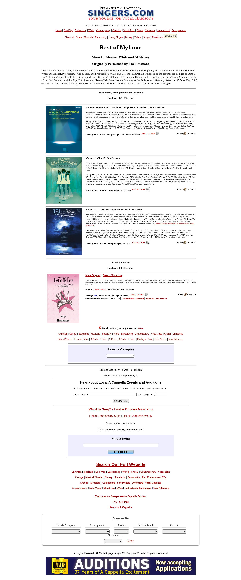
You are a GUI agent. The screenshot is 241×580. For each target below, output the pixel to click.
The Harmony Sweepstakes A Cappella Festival (120, 496)
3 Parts (122, 339)
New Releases (175, 339)
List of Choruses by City (137, 415)
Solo (150, 339)
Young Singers (116, 37)
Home (59, 30)
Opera (79, 37)
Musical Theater (94, 477)
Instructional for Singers (138, 488)
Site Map (124, 501)
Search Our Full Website (120, 464)
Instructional (163, 30)
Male (86, 339)
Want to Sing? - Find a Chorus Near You (121, 409)
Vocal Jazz (129, 30)
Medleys (141, 339)
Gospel (73, 333)
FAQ (115, 501)
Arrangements (179, 30)
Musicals (88, 37)
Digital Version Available (133, 298)
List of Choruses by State (104, 415)
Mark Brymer (92, 275)
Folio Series (160, 339)
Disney (128, 37)
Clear (130, 540)
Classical (69, 37)
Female (78, 339)
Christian (116, 30)
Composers (108, 482)
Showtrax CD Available (156, 298)
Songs (146, 37)
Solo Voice (95, 488)
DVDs (120, 488)
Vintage (79, 477)
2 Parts (131, 339)
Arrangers (137, 482)
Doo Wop (68, 30)
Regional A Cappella (121, 507)
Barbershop (80, 30)
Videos (137, 37)
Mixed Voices (65, 339)
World (91, 30)
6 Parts (103, 339)
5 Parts (113, 339)
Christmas (150, 30)
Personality (101, 37)
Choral (140, 30)
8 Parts (94, 339)
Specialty (107, 333)
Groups (84, 482)
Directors (95, 482)
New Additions (161, 488)
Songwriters (123, 482)
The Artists (157, 37)
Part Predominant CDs (154, 477)
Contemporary (103, 30)
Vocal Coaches (153, 482)
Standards (84, 333)
